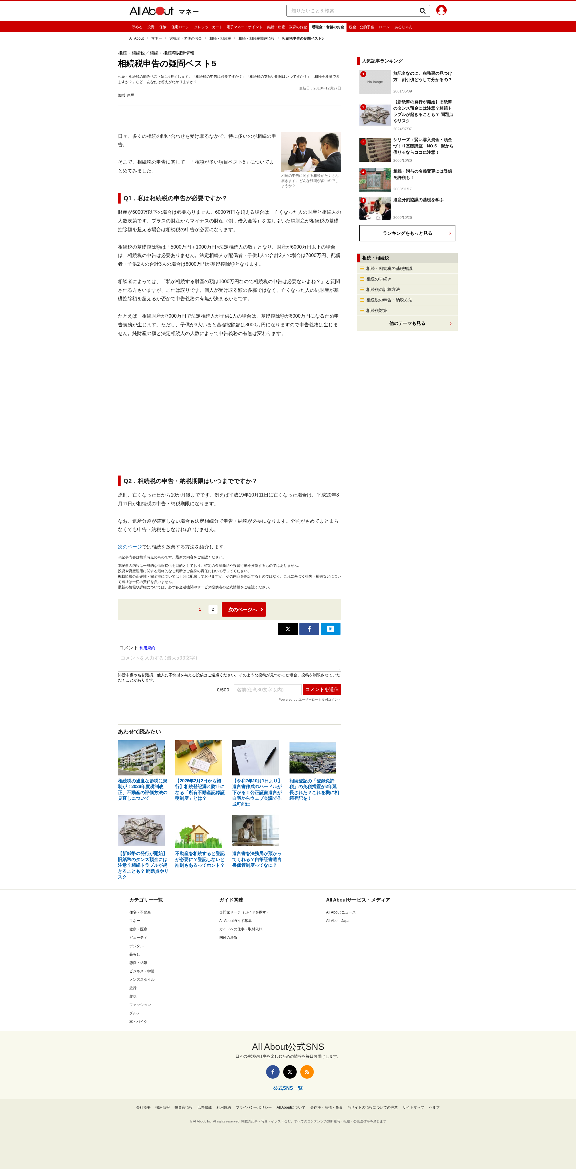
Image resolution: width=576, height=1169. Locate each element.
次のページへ (242, 609)
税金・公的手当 (361, 27)
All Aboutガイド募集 (235, 921)
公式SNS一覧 (288, 1088)
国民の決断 (228, 937)
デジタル (136, 946)
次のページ (130, 546)
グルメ (134, 1013)
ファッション (140, 1005)
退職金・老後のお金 (328, 27)
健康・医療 (138, 929)
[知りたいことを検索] (423, 11)
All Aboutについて (291, 1107)
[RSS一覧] (307, 1072)
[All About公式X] (290, 1072)
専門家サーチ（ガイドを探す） (244, 912)
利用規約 (224, 1107)
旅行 (132, 988)
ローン (384, 27)
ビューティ (138, 937)
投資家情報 (184, 1107)
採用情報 (162, 1107)
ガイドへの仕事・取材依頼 (240, 929)
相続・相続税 (220, 38)
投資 (150, 27)
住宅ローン (180, 27)
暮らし (134, 954)
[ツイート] (288, 629)
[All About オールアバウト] (151, 12)
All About (136, 38)
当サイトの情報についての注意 (372, 1107)
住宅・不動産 (140, 912)
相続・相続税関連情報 (256, 38)
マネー (188, 12)
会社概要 (143, 1107)
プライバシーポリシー (254, 1107)
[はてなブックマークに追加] (330, 629)
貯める (137, 27)
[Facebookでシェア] (309, 629)
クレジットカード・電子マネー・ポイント (228, 27)
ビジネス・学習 (141, 971)
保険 (162, 27)
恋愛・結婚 (138, 963)
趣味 (132, 996)
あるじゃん (403, 27)
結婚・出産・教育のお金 (287, 27)
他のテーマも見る (407, 323)
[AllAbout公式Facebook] (273, 1072)
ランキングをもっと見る (407, 233)
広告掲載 (204, 1107)
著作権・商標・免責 (326, 1107)
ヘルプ (434, 1107)
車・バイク (138, 1021)
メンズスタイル (141, 979)
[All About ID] (441, 11)
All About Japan (339, 921)
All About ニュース (341, 912)
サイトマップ (413, 1107)
